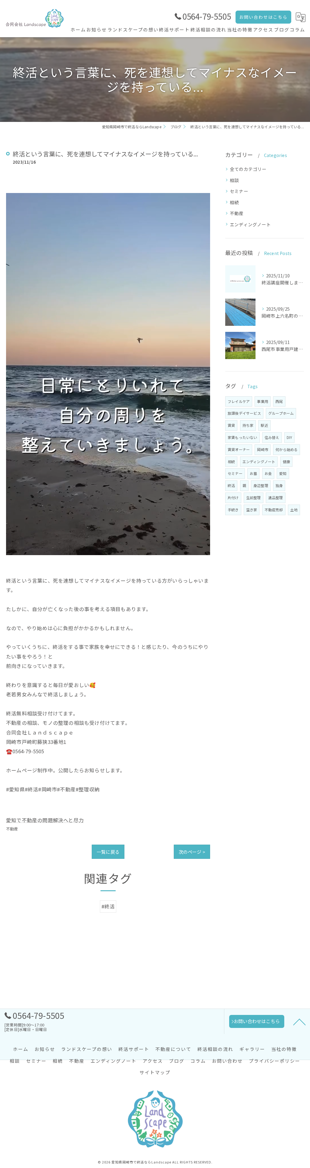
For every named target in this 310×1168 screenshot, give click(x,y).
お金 (268, 473)
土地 (294, 509)
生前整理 (253, 497)
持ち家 (248, 425)
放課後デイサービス (244, 413)
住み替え (272, 437)
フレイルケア (239, 401)
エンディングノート (250, 224)
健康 (286, 461)
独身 (279, 485)
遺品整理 (275, 497)
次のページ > (192, 852)
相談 (234, 180)
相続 (234, 202)
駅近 (264, 425)
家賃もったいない (242, 437)
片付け (233, 497)
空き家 (251, 509)
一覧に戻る (108, 852)
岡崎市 (262, 449)
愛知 (282, 473)
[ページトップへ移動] (299, 1022)
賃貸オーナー (239, 449)
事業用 (262, 401)
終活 (231, 485)
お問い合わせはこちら (263, 17)
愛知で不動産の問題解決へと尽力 (45, 820)
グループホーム (281, 413)
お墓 (253, 473)
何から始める (286, 449)
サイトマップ (155, 1072)
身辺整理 (260, 485)
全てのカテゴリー (248, 169)
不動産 (12, 829)
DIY (289, 437)
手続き (233, 509)
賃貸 (231, 425)
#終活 (108, 906)
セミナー (239, 191)
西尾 (279, 401)
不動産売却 (274, 509)
